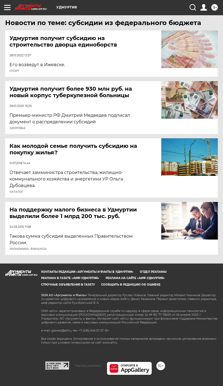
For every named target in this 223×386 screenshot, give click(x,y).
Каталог (16, 192)
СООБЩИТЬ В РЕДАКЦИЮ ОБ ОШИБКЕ (130, 284)
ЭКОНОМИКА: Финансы (28, 249)
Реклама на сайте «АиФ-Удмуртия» (135, 278)
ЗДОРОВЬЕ (18, 128)
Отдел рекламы (153, 272)
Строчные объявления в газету (68, 284)
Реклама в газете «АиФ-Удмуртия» (70, 278)
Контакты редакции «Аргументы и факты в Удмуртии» (87, 272)
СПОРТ (14, 71)
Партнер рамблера (88, 365)
